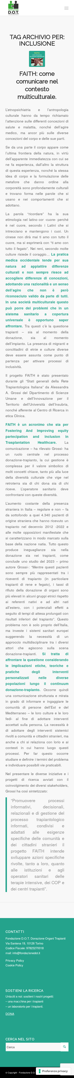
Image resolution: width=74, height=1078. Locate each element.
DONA (10, 1014)
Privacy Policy (15, 960)
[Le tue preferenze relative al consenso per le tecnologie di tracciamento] (53, 1071)
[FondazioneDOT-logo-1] (31, 8)
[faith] (37, 59)
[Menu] (66, 8)
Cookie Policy (14, 965)
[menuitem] (66, 8)
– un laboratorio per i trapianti (24, 1006)
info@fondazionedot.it (26, 953)
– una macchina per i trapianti (24, 1001)
